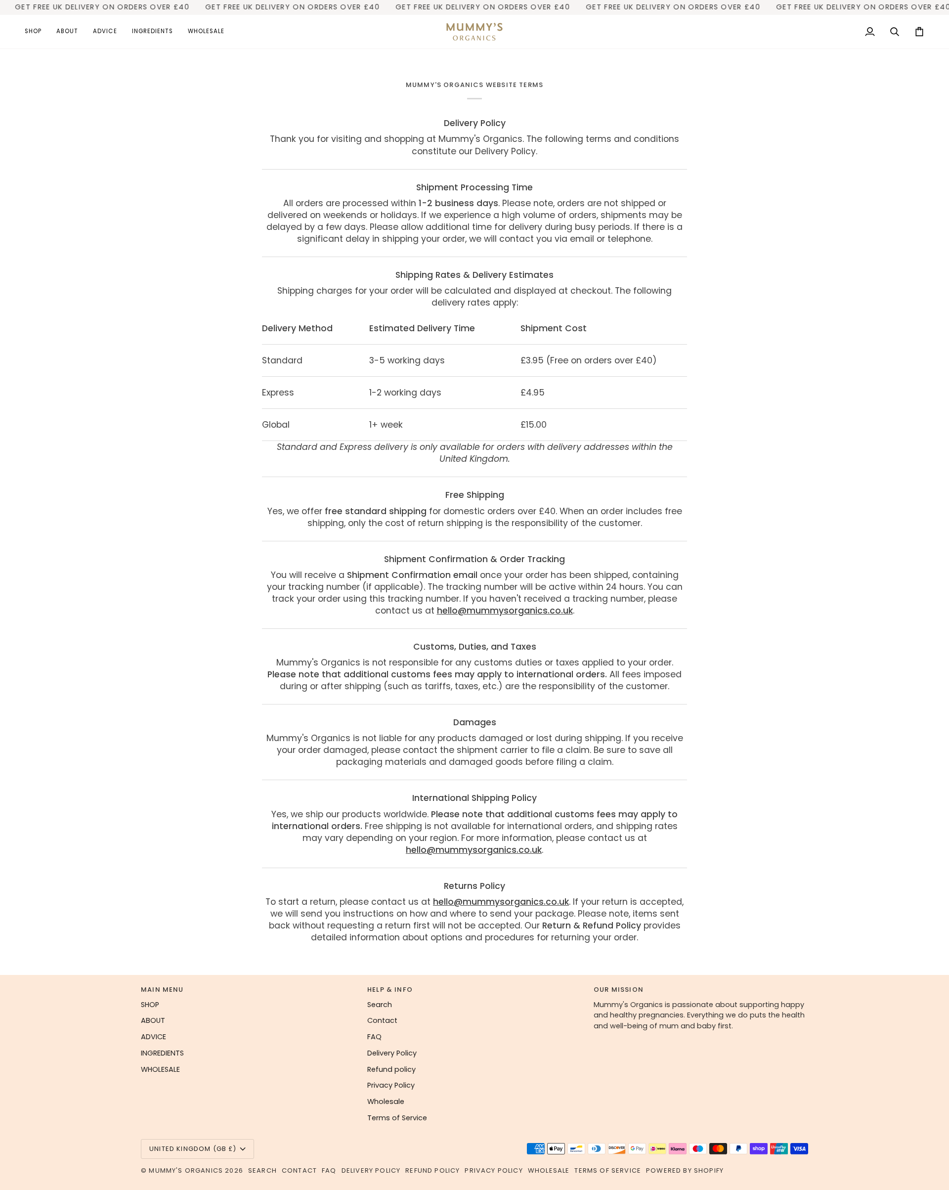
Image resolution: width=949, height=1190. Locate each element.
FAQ (374, 1037)
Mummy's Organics (187, 1170)
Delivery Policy (392, 1053)
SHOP (150, 1005)
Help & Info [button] (390, 989)
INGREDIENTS (162, 1053)
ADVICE (153, 1037)
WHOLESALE (160, 1069)
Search (379, 1005)
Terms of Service (397, 1118)
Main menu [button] (162, 989)
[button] (37, 31)
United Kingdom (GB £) (193, 1148)
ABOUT (153, 1020)
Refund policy (391, 1069)
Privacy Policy (391, 1085)
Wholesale (385, 1101)
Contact (382, 1020)
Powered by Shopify (685, 1170)
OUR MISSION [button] (619, 989)
